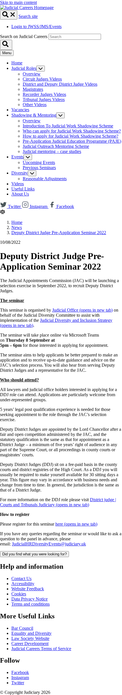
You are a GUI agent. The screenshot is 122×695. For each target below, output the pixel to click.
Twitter (17, 682)
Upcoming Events (39, 162)
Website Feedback (27, 588)
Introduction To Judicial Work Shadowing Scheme (68, 125)
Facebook (20, 672)
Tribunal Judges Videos (44, 99)
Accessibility (22, 583)
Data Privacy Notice (29, 599)
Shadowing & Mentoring (33, 115)
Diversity (19, 173)
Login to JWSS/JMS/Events (36, 26)
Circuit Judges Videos (42, 79)
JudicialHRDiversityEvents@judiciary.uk (49, 543)
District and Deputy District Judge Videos (60, 84)
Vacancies (20, 109)
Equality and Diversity (31, 633)
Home (16, 62)
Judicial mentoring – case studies (52, 151)
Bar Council (22, 628)
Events (17, 156)
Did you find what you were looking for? (34, 554)
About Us (20, 194)
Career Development (30, 643)
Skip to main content (18, 2)
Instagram (20, 677)
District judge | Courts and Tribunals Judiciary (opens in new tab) (58, 502)
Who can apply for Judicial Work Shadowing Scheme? (72, 131)
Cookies (18, 593)
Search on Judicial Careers (23, 36)
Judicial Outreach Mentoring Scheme (56, 146)
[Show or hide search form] (8, 15)
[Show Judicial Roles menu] (40, 69)
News (16, 227)
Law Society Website (30, 638)
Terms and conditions (30, 604)
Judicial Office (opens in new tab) (82, 310)
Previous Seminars (39, 167)
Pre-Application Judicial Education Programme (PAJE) (72, 141)
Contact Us (21, 578)
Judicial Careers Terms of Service (41, 648)
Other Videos (35, 104)
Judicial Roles (23, 68)
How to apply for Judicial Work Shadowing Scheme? (70, 136)
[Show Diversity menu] (32, 173)
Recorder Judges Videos (44, 94)
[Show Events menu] (28, 157)
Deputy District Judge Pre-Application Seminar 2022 (58, 232)
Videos (17, 183)
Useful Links (23, 188)
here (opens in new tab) (76, 524)
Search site (28, 16)
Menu (6, 53)
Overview (32, 74)
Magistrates (33, 89)
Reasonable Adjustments (45, 178)
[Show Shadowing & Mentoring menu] (60, 115)
